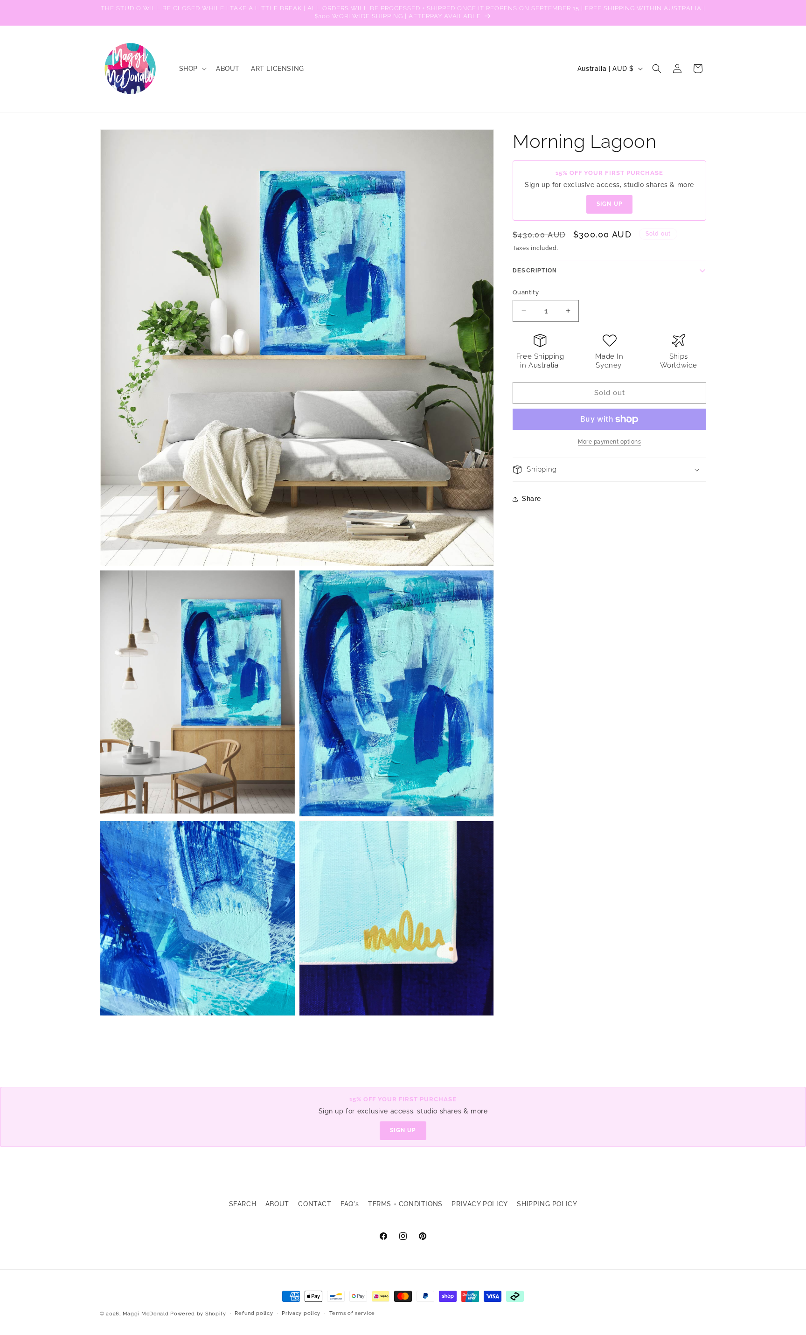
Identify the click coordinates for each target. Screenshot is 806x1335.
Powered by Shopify (198, 1314)
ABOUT (277, 1204)
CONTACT (314, 1204)
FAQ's (349, 1204)
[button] (192, 68)
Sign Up (609, 204)
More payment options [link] (609, 441)
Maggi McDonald (146, 1314)
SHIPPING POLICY (547, 1204)
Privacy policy (301, 1313)
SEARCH (243, 1204)
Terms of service (352, 1313)
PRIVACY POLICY (479, 1204)
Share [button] (531, 498)
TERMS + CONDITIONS (405, 1204)
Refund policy (254, 1313)
